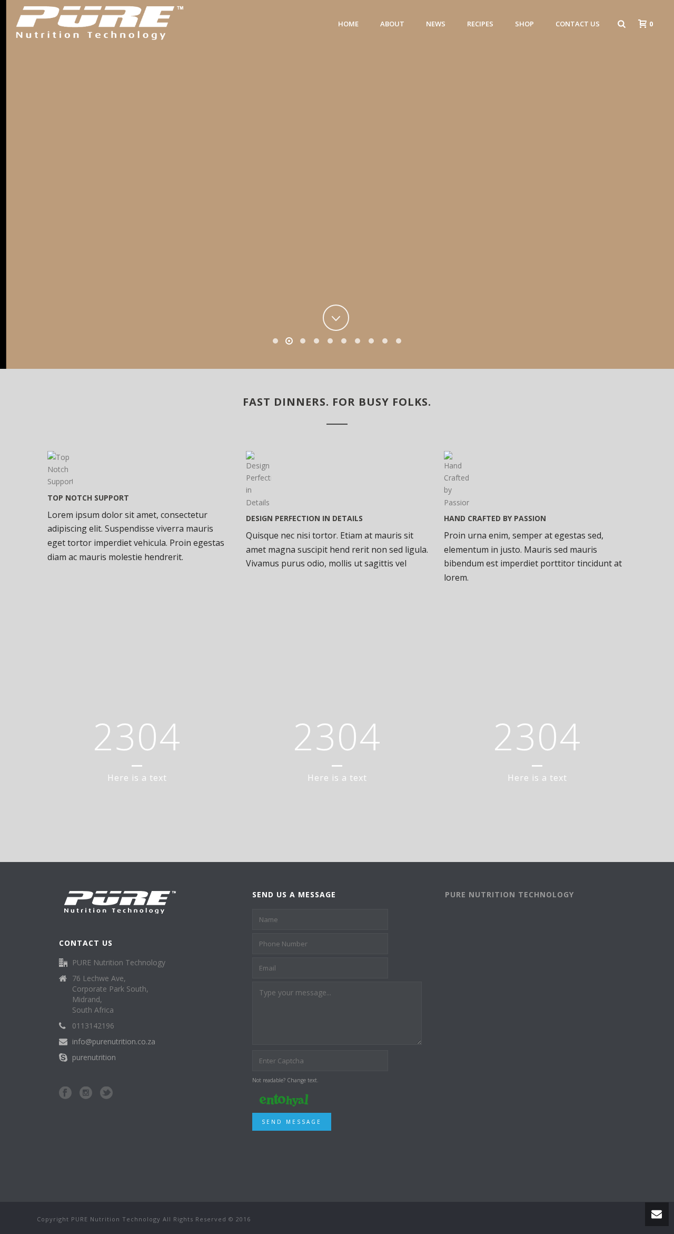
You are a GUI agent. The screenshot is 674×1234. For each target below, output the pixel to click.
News (435, 23)
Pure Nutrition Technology (509, 894)
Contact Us (578, 23)
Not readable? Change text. (285, 1080)
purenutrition (94, 1057)
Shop (524, 23)
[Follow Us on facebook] (65, 1093)
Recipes (480, 23)
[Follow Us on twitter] (106, 1093)
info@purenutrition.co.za (113, 1041)
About (392, 23)
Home (348, 23)
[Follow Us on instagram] (86, 1093)
